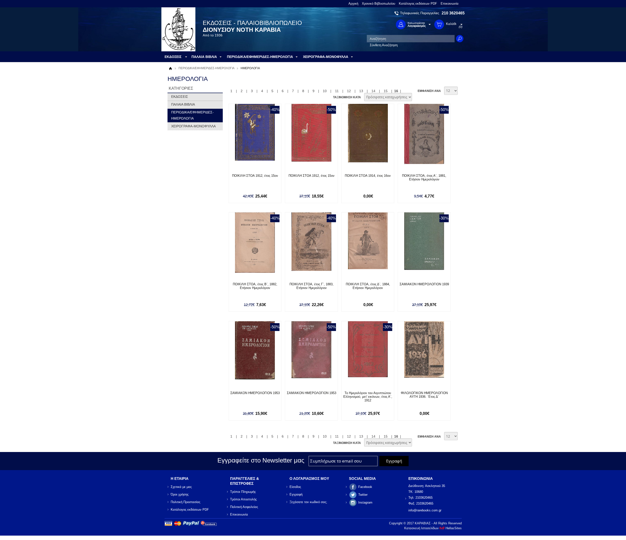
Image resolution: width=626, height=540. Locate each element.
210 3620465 (453, 13)
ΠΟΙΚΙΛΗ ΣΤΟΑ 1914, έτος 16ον (368, 175)
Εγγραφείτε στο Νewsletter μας (260, 460)
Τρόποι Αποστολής (243, 499)
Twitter (363, 494)
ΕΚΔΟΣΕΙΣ (179, 97)
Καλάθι (257, 172)
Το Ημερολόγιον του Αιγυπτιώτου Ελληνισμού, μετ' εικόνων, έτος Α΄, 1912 (367, 396)
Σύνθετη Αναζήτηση (384, 45)
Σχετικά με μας (181, 487)
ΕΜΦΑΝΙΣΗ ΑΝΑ (429, 91)
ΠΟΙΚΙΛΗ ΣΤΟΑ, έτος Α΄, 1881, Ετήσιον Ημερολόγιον (424, 177)
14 (373, 91)
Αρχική (353, 3)
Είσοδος (295, 487)
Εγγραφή (296, 494)
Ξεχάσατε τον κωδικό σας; (308, 502)
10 (325, 91)
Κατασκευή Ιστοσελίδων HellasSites (433, 528)
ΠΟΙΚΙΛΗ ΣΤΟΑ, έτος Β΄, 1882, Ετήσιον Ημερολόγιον (255, 286)
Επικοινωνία (449, 3)
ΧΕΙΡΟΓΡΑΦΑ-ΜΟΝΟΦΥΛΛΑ (193, 126)
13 (361, 91)
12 (349, 91)
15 (386, 91)
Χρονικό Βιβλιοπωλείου (378, 3)
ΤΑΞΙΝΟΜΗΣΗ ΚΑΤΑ (347, 97)
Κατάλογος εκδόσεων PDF (418, 3)
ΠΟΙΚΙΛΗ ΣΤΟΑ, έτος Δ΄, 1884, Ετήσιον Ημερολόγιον (368, 286)
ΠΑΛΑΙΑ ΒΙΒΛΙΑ (183, 104)
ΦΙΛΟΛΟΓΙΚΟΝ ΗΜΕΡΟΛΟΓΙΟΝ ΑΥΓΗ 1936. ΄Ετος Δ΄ (424, 394)
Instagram (365, 502)
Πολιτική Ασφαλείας (244, 507)
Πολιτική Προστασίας (185, 502)
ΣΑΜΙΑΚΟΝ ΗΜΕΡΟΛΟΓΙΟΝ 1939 (424, 284)
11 (337, 91)
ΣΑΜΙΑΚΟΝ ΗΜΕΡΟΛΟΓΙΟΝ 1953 (255, 393)
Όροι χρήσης (180, 494)
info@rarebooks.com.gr (424, 510)
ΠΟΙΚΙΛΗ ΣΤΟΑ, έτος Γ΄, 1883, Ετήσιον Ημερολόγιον (312, 286)
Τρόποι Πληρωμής (243, 492)
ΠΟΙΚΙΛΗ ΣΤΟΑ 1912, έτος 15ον (255, 175)
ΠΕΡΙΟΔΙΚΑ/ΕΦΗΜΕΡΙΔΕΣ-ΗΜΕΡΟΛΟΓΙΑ (207, 68)
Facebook (365, 487)
